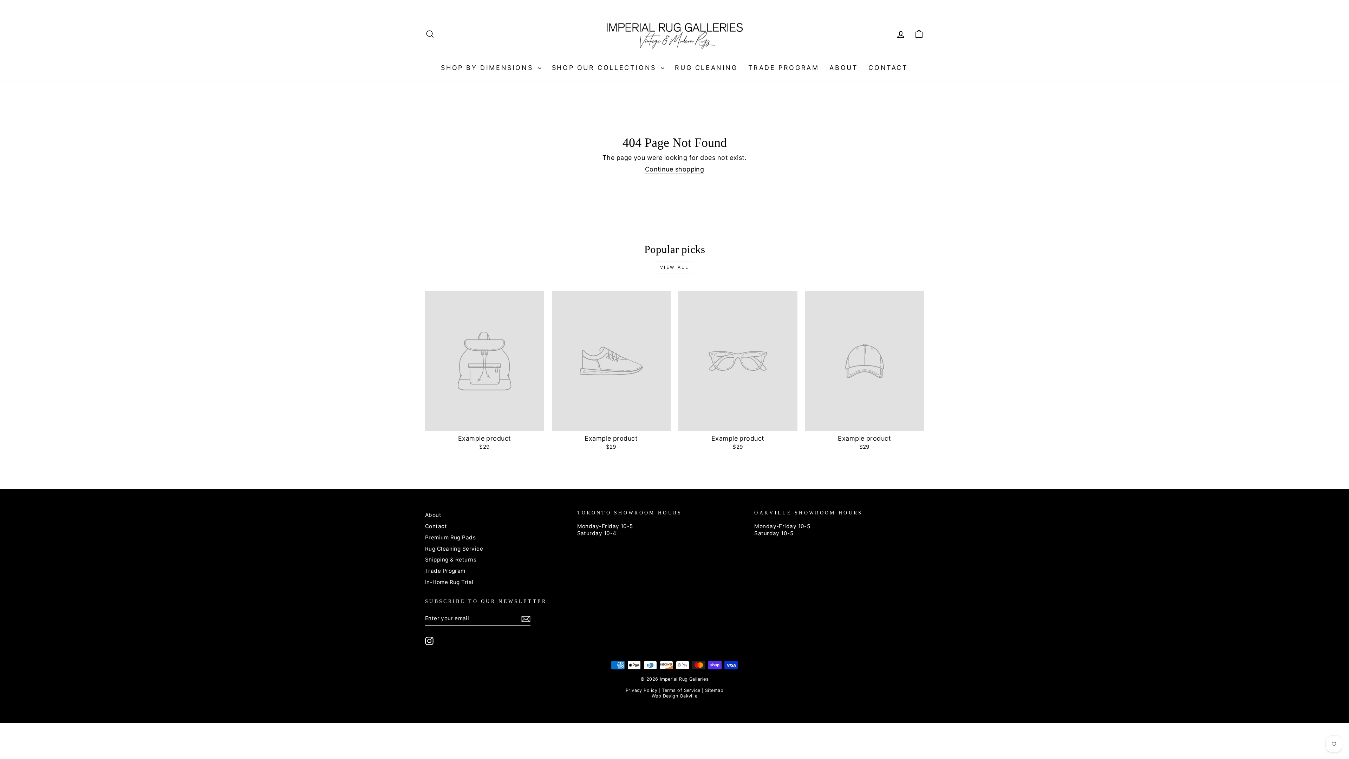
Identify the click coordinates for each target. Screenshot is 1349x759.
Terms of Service (681, 690)
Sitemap (714, 690)
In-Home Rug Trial (449, 582)
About (843, 67)
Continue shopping (674, 169)
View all (674, 267)
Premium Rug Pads (450, 537)
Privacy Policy (641, 690)
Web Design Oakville (675, 696)
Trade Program (783, 67)
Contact (888, 67)
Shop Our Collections (605, 67)
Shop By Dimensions (488, 67)
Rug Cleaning (706, 67)
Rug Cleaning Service (454, 548)
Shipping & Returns (450, 559)
